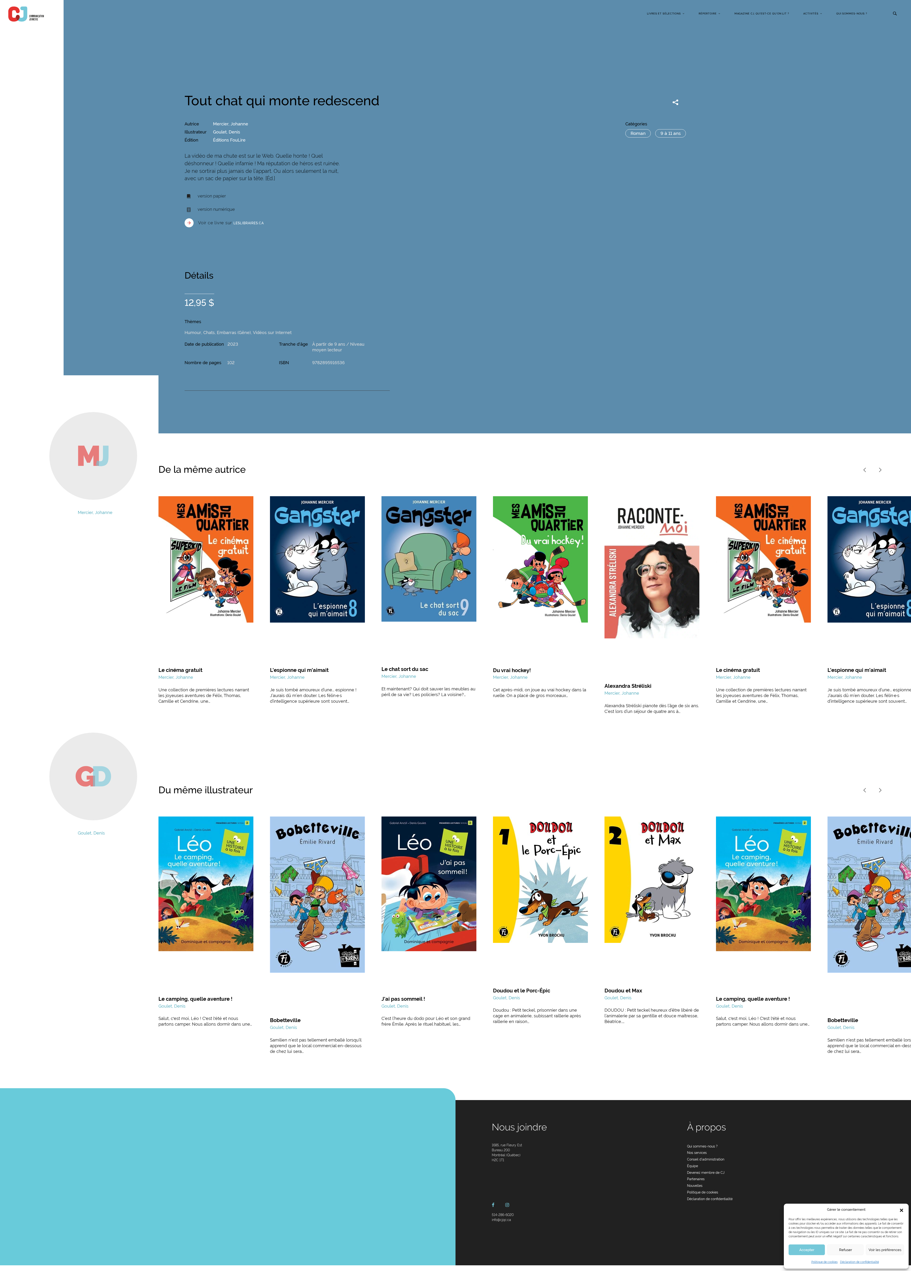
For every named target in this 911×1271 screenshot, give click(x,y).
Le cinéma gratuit (180, 670)
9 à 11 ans (670, 133)
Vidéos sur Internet (272, 332)
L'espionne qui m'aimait (299, 670)
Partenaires (696, 1179)
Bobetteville (285, 1020)
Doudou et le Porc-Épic (521, 990)
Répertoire (708, 13)
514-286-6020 (503, 1215)
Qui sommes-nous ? (851, 13)
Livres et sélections (664, 13)
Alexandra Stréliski (627, 686)
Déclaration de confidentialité (859, 1262)
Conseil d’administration (705, 1159)
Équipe (692, 1166)
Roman (638, 133)
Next (880, 470)
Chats (209, 332)
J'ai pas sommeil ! (403, 999)
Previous (865, 470)
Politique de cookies (824, 1262)
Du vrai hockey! (512, 670)
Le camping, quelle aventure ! (195, 999)
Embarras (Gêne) (234, 332)
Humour (193, 332)
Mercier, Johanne (230, 123)
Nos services (697, 1153)
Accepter (806, 1250)
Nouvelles (694, 1186)
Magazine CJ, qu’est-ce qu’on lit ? (761, 13)
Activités (810, 13)
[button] (901, 1209)
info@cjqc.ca (501, 1220)
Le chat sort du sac (404, 669)
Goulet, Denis (226, 131)
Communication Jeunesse (26, 14)
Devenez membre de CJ (706, 1173)
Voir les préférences (885, 1250)
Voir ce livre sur (231, 222)
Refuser (845, 1250)
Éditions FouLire (229, 140)
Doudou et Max (623, 990)
